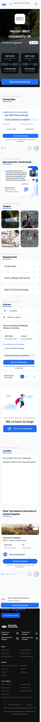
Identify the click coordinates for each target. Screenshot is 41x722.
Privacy (29, 705)
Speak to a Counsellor (23, 428)
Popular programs (7, 656)
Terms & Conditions (14, 705)
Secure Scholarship (20, 81)
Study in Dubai (25, 653)
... (30, 376)
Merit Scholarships (16, 289)
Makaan (4, 675)
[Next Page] (36, 148)
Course (23, 669)
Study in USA (5, 650)
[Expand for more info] (34, 266)
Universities (5, 669)
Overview (10, 266)
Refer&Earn (24, 665)
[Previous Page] (29, 148)
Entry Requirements (17, 278)
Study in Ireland (26, 650)
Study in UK (4, 653)
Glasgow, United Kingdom (17, 540)
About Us (4, 672)
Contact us (24, 672)
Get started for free (11, 615)
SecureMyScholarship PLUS (9, 665)
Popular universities (27, 656)
